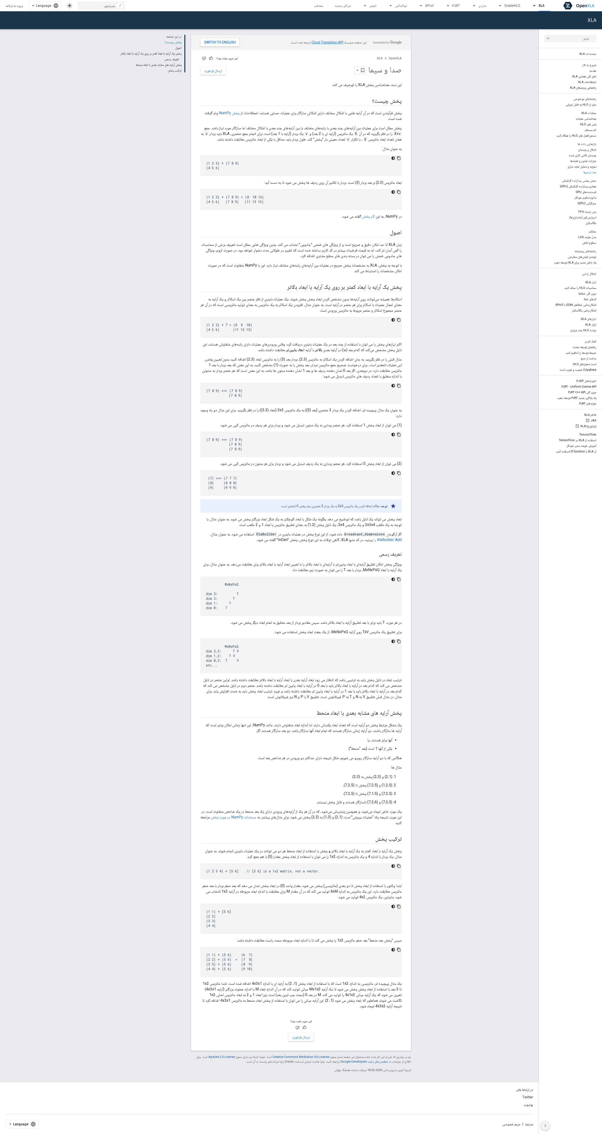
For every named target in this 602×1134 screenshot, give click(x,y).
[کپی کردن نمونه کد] (399, 158)
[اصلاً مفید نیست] (203, 58)
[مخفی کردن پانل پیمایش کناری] (545, 1125)
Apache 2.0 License (221, 1057)
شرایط (529, 1124)
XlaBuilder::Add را (388, 540)
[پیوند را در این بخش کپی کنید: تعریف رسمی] (374, 554)
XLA (541, 6)
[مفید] (210, 58)
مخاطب (318, 6)
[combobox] (101, 5)
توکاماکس (401, 6)
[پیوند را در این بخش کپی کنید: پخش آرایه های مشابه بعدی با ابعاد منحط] (312, 713)
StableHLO (512, 6)
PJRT (456, 6)
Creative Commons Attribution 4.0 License (301, 1057)
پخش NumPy (229, 113)
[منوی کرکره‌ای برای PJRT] (446, 5)
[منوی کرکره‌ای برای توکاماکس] (388, 5)
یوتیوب (528, 1105)
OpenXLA (395, 58)
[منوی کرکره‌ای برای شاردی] (472, 5)
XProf (429, 6)
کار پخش (368, 216)
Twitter (527, 1097)
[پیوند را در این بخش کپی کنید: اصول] (385, 233)
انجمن (372, 6)
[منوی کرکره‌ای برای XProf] (418, 5)
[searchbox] (570, 38)
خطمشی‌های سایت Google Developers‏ (364, 1061)
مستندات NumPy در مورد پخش (233, 817)
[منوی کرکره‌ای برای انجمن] (362, 5)
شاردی (482, 6)
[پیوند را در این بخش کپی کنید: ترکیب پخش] (370, 839)
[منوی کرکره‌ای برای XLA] (532, 5)
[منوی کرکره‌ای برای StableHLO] (498, 5)
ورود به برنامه (14, 6)
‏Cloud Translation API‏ (327, 42)
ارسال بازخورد (213, 71)
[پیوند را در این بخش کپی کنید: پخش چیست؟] (367, 101)
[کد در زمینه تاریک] (393, 158)
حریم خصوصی (511, 1124)
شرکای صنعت (343, 6)
